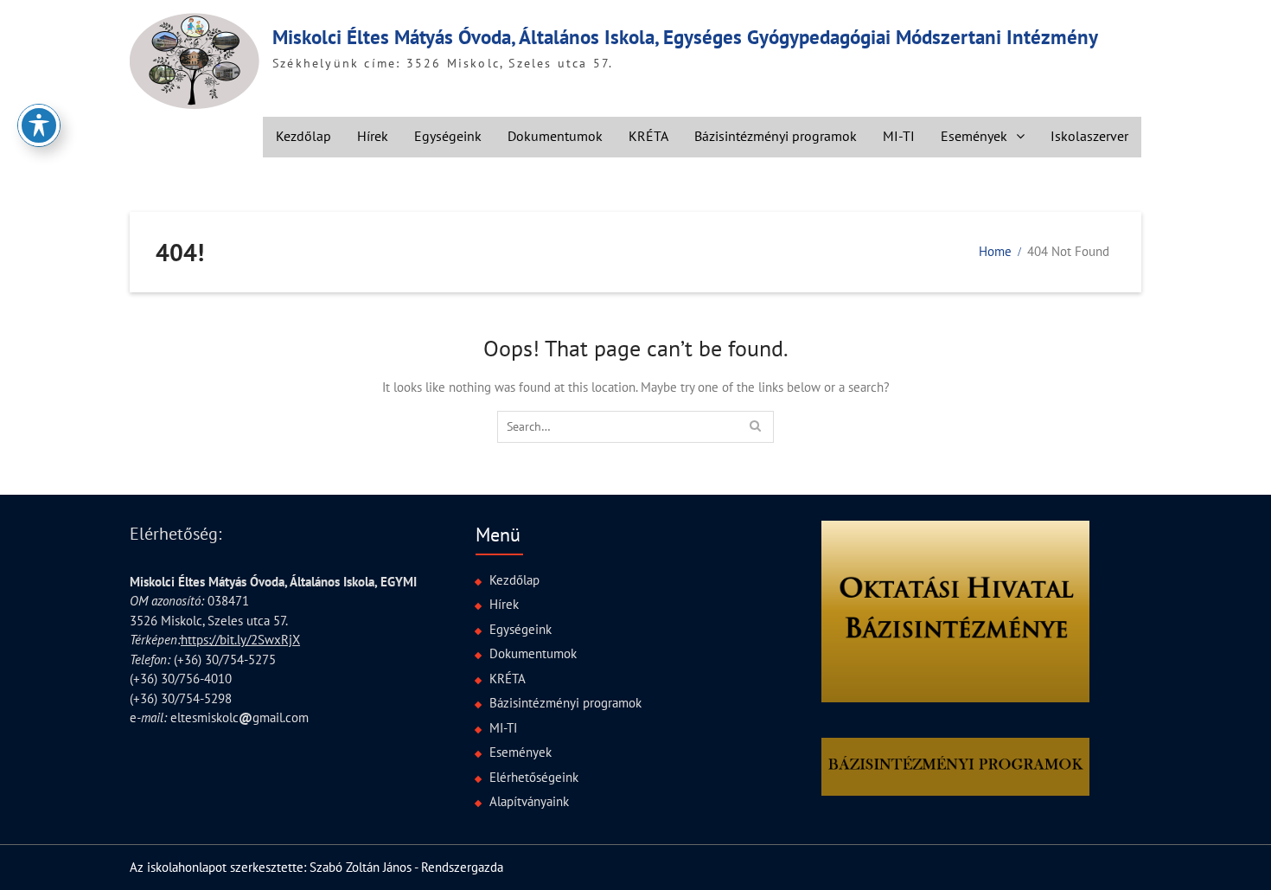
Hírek (372, 135)
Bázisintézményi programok (775, 135)
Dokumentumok (555, 135)
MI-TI (899, 135)
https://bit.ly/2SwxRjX (240, 639)
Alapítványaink (529, 801)
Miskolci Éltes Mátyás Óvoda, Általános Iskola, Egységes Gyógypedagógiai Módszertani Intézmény (685, 36)
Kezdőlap (303, 135)
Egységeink (448, 135)
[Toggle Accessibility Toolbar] (39, 125)
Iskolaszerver (1089, 135)
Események (974, 135)
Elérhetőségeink (533, 777)
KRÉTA (648, 135)
